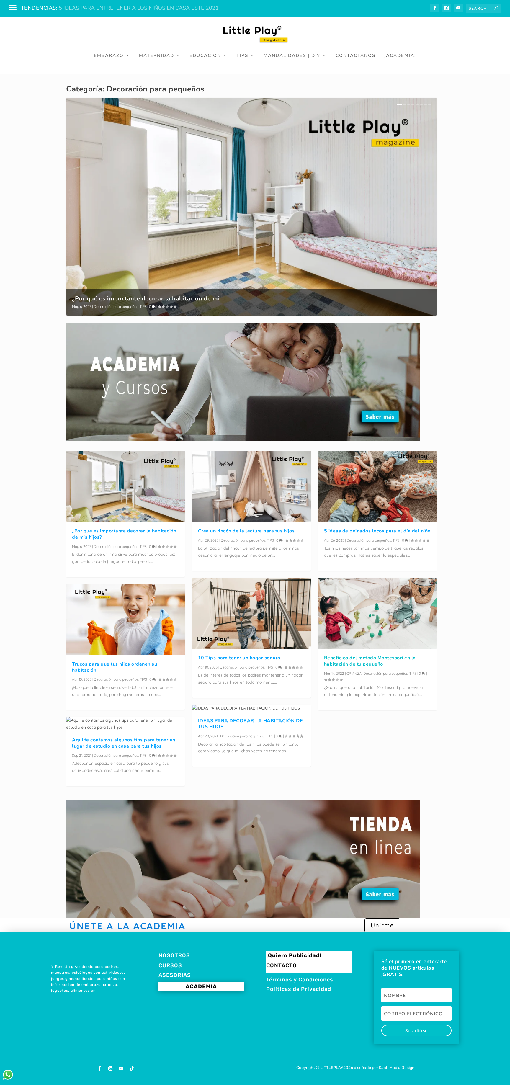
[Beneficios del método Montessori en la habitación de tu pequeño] (377, 613)
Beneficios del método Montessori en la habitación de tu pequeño (370, 661)
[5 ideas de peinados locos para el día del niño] (377, 486)
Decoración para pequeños (116, 306)
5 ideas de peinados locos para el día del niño (377, 531)
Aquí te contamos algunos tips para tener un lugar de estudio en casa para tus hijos (123, 743)
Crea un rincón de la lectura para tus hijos (246, 531)
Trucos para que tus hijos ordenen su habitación (114, 667)
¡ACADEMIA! (400, 55)
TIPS (242, 55)
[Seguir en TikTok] (132, 1068)
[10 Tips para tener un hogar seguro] (251, 613)
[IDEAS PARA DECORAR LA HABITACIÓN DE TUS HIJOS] (251, 708)
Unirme (382, 925)
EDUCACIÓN (205, 55)
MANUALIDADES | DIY (292, 55)
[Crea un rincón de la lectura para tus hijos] (251, 486)
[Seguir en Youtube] (121, 1068)
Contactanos (355, 55)
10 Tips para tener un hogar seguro (239, 658)
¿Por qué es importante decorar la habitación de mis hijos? (124, 534)
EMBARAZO (109, 55)
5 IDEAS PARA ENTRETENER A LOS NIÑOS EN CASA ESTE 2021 (139, 8)
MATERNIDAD (156, 55)
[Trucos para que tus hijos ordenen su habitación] (125, 619)
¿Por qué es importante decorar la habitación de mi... (148, 299)
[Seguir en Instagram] (110, 1068)
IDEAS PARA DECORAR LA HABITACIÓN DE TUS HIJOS (250, 724)
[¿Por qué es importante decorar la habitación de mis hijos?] (125, 486)
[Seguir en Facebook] (100, 1068)
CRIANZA (354, 673)
